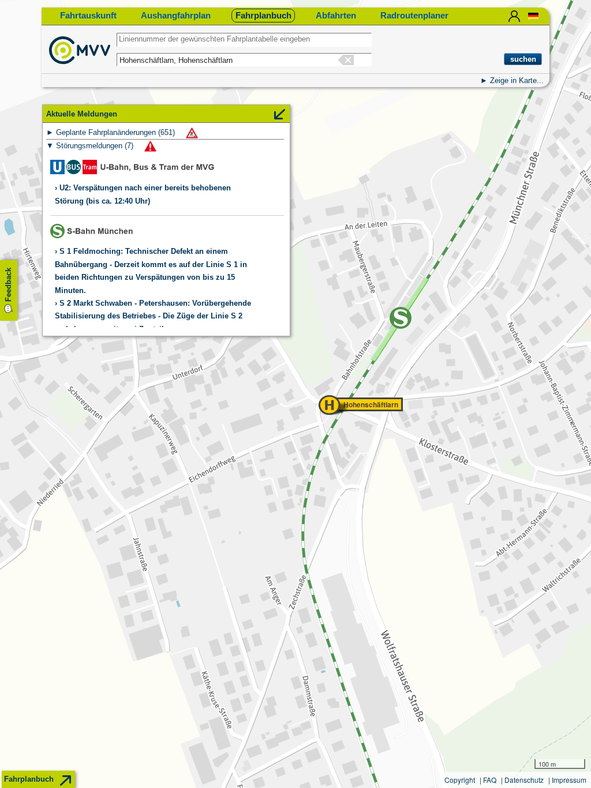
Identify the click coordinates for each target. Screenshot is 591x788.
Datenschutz (524, 780)
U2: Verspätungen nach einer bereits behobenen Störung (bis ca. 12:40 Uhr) (143, 194)
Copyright (459, 780)
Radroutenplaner (414, 15)
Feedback (8, 285)
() (116, 132)
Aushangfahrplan (176, 15)
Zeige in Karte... (517, 80)
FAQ (489, 780)
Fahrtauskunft (88, 15)
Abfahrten (336, 15)
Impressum (569, 780)
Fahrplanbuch (263, 15)
